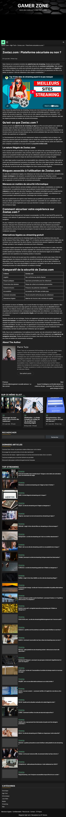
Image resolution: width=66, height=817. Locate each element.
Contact (32, 812)
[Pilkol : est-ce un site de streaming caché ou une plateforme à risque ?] (10, 546)
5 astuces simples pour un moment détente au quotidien (18, 457)
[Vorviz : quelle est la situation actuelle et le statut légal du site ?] (10, 701)
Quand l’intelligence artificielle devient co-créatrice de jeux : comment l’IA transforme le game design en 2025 (49, 385)
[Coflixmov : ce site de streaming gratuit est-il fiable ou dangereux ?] (10, 566)
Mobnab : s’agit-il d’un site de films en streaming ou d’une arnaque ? (38, 526)
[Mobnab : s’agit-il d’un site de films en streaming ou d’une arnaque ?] (10, 525)
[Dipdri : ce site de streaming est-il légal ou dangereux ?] (10, 504)
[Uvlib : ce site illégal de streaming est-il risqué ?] (10, 494)
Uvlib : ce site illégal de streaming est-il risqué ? (32, 495)
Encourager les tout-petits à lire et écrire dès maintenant (11, 419)
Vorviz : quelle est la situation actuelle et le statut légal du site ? (36, 702)
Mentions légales (6, 812)
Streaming (21, 471)
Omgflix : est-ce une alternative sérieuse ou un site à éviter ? (36, 681)
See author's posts (25, 373)
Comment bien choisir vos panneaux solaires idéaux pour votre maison (21, 449)
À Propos (39, 812)
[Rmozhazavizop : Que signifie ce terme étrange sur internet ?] (55, 405)
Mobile (4, 801)
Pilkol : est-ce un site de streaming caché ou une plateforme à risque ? (38, 547)
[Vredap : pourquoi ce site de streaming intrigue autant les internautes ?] (10, 556)
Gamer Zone (33, 5)
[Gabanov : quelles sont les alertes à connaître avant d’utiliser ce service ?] (10, 629)
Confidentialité (17, 812)
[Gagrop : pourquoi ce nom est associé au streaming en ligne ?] (10, 515)
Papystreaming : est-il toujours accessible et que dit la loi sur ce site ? (38, 774)
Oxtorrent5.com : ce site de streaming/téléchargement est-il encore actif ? (40, 619)
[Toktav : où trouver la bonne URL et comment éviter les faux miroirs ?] (10, 753)
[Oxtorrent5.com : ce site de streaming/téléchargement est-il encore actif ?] (10, 618)
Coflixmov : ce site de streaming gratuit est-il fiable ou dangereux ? (38, 567)
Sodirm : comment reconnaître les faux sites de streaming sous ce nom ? (39, 640)
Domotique (5, 790)
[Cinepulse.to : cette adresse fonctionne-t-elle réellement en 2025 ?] (10, 763)
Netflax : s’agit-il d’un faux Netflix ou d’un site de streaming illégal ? (37, 578)
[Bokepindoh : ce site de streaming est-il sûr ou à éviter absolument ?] (10, 535)
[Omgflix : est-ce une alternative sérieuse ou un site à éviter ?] (10, 680)
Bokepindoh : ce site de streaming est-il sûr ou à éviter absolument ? (38, 536)
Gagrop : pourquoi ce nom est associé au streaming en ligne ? (36, 516)
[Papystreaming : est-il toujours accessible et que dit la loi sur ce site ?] (10, 773)
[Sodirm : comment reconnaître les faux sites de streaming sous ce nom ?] (10, 639)
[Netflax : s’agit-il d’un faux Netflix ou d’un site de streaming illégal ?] (10, 577)
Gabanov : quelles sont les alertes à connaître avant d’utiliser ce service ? (39, 629)
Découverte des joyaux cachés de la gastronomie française (18, 460)
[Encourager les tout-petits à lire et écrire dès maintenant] (11, 405)
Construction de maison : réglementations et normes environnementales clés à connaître (27, 454)
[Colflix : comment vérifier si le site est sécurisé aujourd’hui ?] (10, 711)
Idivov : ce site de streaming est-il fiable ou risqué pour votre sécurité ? (39, 733)
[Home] (3, 42)
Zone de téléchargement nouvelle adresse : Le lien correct (17, 384)
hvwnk (13, 424)
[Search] (63, 42)
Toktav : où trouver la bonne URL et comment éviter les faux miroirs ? (38, 754)
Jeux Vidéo (5, 798)
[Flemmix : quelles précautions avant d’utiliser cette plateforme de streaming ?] (10, 742)
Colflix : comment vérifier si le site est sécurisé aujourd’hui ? (36, 712)
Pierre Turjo (14, 58)
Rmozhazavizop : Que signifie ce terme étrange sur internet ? (54, 419)
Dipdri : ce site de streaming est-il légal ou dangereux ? (34, 505)
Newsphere (34, 815)
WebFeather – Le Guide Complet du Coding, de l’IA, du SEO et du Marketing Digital (32, 420)
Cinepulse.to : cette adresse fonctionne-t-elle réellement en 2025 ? (38, 764)
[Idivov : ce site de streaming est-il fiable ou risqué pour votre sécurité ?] (10, 732)
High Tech (13, 45)
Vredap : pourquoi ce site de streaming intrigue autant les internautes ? (39, 557)
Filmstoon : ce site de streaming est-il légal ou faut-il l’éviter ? (36, 485)
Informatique (5, 796)
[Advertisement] (33, 27)
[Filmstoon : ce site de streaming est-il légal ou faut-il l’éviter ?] (10, 484)
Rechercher (9, 432)
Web (4, 48)
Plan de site (25, 812)
